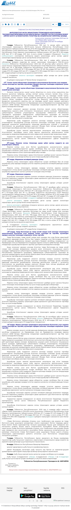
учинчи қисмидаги (14, 200)
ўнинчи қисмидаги (14, 205)
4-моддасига (32, 198)
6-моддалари (63, 457)
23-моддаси (30, 417)
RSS (62, 488)
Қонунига (5, 64)
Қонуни (40, 318)
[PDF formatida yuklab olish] (21, 24)
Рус (56, 24)
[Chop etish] (24, 24)
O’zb (62, 24)
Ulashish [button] (47, 18)
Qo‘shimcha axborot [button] (8, 18)
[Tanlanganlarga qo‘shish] (2, 24)
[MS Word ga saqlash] (17, 24)
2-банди (32, 457)
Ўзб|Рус (67, 24)
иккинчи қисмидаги (26, 75)
